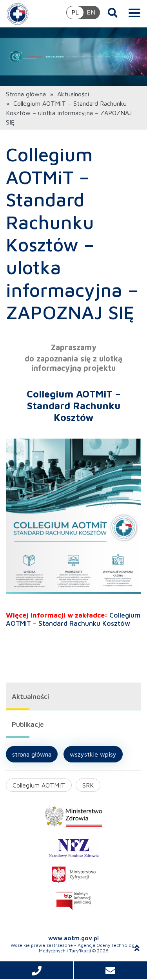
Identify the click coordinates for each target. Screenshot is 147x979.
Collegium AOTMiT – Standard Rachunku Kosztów (73, 619)
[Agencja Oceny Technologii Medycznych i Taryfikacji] (17, 13)
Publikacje (28, 724)
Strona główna (26, 94)
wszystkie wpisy (93, 754)
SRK (88, 785)
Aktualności (73, 94)
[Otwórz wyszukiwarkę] (113, 12)
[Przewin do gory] (137, 948)
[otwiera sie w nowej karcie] (73, 816)
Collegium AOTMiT (39, 785)
